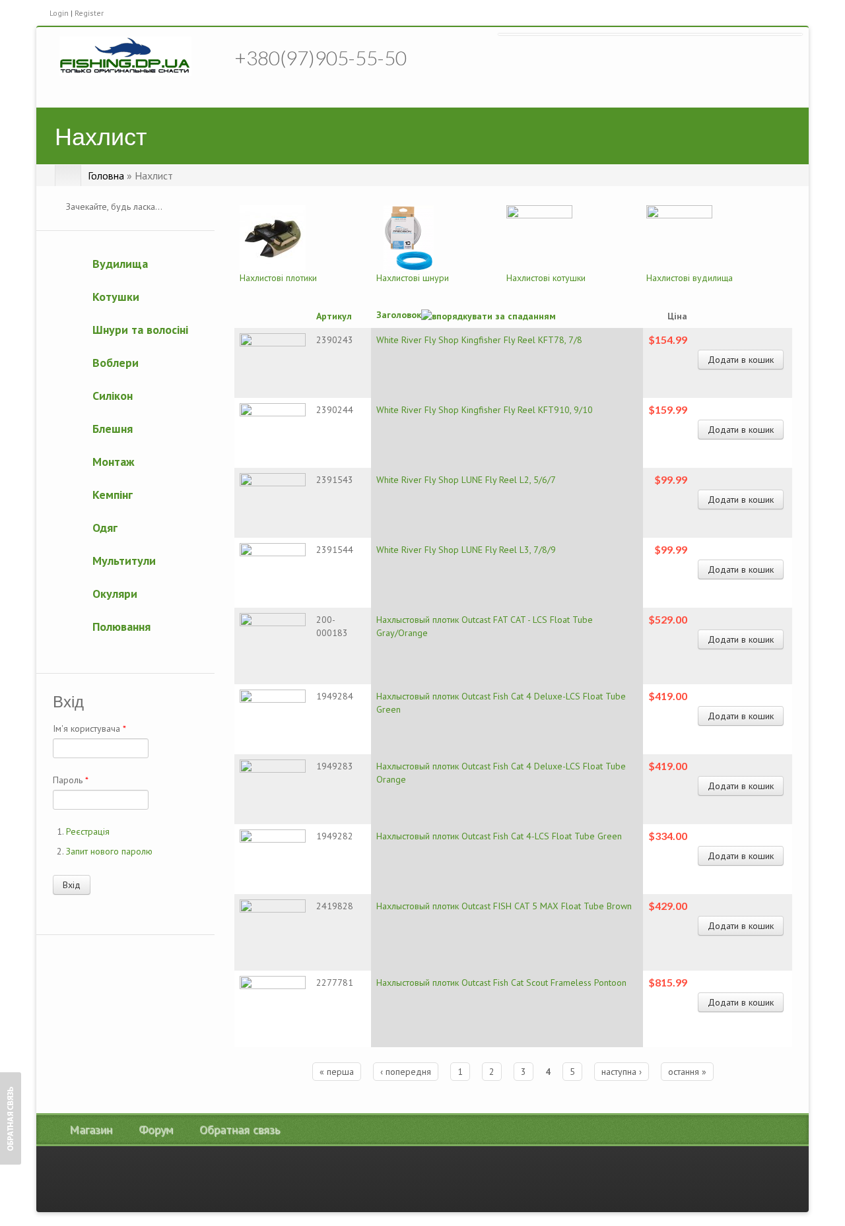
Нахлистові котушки (546, 278)
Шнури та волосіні (140, 329)
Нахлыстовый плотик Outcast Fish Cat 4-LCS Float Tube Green (499, 836)
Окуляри (114, 593)
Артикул (334, 316)
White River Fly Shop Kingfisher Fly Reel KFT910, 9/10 (484, 410)
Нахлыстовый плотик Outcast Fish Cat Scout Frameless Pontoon (501, 982)
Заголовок (398, 315)
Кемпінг (112, 494)
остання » (687, 1072)
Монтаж (113, 461)
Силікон (112, 395)
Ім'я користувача (89, 728)
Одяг (105, 527)
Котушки (115, 296)
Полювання (121, 626)
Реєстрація (88, 831)
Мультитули (124, 560)
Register (89, 13)
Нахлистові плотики (278, 278)
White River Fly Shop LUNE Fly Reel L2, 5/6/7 (466, 480)
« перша (337, 1072)
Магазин (90, 1129)
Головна (106, 175)
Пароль (70, 780)
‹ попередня (405, 1072)
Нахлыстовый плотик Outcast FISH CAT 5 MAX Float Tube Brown (504, 906)
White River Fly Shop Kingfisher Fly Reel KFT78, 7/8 (479, 340)
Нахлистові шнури (412, 278)
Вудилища (120, 263)
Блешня (112, 428)
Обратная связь (239, 1129)
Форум (156, 1129)
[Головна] (125, 55)
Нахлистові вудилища (689, 278)
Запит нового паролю (109, 851)
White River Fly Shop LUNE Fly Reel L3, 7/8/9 (466, 550)
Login (59, 13)
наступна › (621, 1072)
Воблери (115, 362)
